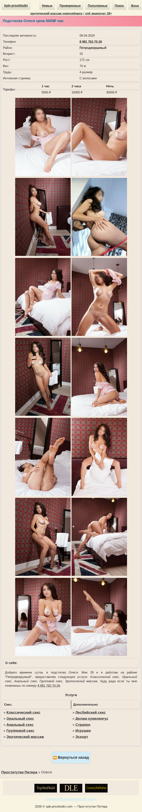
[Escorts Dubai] (71, 788)
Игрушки (83, 731)
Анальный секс (20, 725)
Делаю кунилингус (91, 718)
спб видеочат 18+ (98, 13)
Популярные (97, 5)
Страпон (82, 725)
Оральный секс (20, 718)
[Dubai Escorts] (96, 788)
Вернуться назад (73, 757)
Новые (47, 5)
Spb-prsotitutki (16, 5)
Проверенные (70, 5)
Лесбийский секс (90, 712)
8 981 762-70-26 (91, 41)
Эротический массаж (25, 737)
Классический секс (23, 712)
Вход (135, 5)
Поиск (119, 5)
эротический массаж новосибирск (56, 13)
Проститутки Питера (19, 772)
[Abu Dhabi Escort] (45, 788)
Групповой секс (20, 731)
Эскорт (81, 737)
